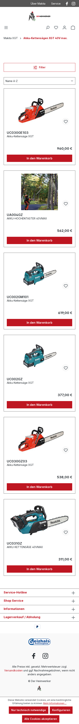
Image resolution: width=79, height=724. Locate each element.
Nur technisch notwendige (28, 710)
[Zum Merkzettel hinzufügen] (65, 121)
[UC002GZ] (39, 356)
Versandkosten (13, 670)
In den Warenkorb (39, 158)
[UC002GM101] (39, 274)
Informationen (14, 609)
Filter (42, 67)
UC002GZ (15, 379)
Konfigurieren (61, 710)
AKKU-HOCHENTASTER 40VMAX (27, 218)
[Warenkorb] (73, 27)
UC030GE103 (17, 133)
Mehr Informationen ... (55, 703)
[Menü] (6, 27)
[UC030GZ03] (39, 438)
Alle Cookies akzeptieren (40, 718)
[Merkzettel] (56, 27)
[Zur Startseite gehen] (39, 16)
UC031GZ (14, 543)
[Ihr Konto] (64, 27)
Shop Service (13, 600)
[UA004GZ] (39, 192)
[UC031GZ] (39, 520)
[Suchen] (47, 27)
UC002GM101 (17, 297)
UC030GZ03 (17, 461)
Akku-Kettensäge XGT (20, 136)
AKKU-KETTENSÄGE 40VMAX (25, 547)
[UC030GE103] (39, 109)
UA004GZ (15, 215)
